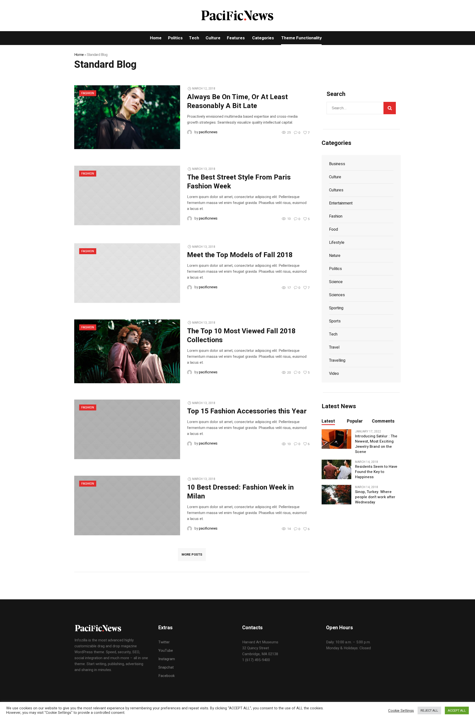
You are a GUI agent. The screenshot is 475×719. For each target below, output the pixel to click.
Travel (334, 347)
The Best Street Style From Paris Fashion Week (239, 181)
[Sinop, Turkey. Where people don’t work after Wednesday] (336, 494)
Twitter (164, 642)
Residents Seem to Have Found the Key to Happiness (376, 472)
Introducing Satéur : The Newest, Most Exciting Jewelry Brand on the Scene (376, 444)
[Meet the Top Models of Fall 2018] (127, 273)
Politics (335, 269)
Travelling (337, 360)
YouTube (165, 650)
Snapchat (166, 667)
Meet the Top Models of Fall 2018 (240, 255)
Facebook (166, 675)
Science (336, 282)
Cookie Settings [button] (401, 710)
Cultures (336, 190)
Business (337, 164)
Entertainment (341, 203)
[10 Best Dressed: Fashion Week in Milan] (127, 505)
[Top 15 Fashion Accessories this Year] (127, 429)
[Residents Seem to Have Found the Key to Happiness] (336, 469)
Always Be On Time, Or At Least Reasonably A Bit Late (237, 101)
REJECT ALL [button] (429, 710)
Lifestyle (336, 243)
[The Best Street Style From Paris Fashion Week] (127, 195)
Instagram (166, 659)
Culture (335, 177)
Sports (335, 321)
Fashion (87, 93)
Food (333, 229)
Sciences (337, 295)
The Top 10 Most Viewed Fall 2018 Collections (241, 335)
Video (334, 374)
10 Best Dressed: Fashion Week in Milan (240, 491)
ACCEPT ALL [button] (457, 710)
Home (79, 54)
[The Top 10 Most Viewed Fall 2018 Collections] (127, 351)
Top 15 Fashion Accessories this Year (247, 411)
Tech (333, 334)
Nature (334, 256)
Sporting (336, 308)
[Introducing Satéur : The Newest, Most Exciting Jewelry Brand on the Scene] (336, 439)
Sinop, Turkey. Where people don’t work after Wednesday (375, 497)
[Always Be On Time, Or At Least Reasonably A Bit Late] (127, 117)
